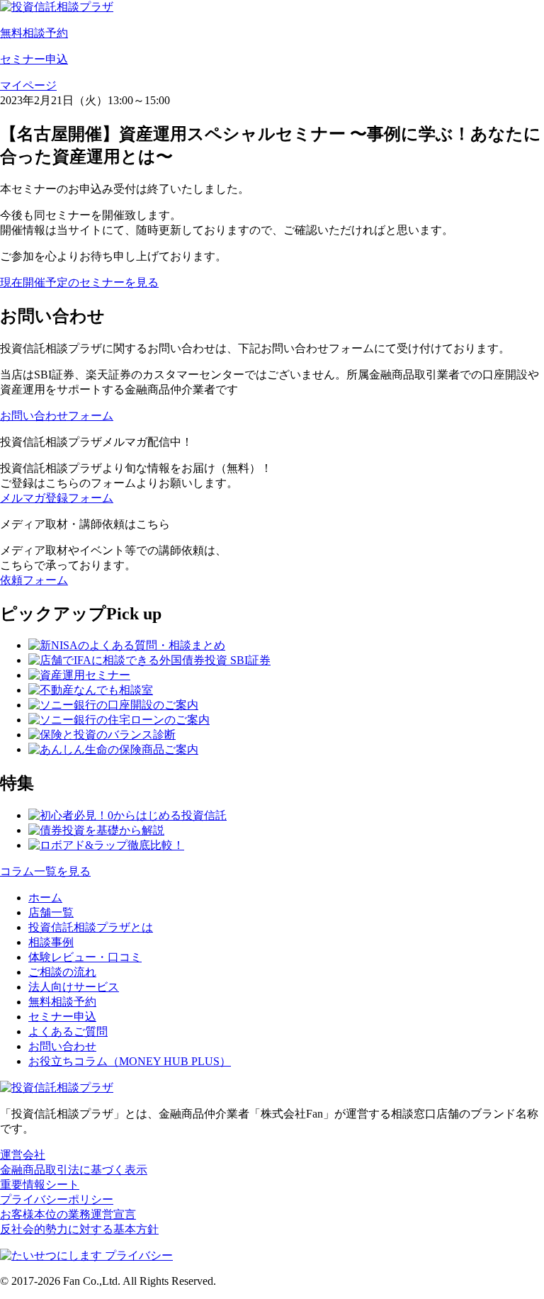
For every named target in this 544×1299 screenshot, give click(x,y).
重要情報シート (39, 1185)
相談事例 (51, 942)
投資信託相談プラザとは (90, 927)
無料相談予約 (62, 1002)
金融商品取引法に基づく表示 (73, 1170)
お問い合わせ (62, 1046)
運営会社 (22, 1155)
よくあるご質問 (68, 1031)
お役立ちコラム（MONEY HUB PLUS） (129, 1061)
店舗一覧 (51, 912)
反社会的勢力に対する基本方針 (79, 1229)
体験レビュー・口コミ (85, 957)
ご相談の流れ (62, 972)
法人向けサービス (73, 987)
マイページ (28, 85)
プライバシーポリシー (56, 1199)
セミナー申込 (62, 1017)
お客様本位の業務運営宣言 (68, 1214)
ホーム (45, 898)
